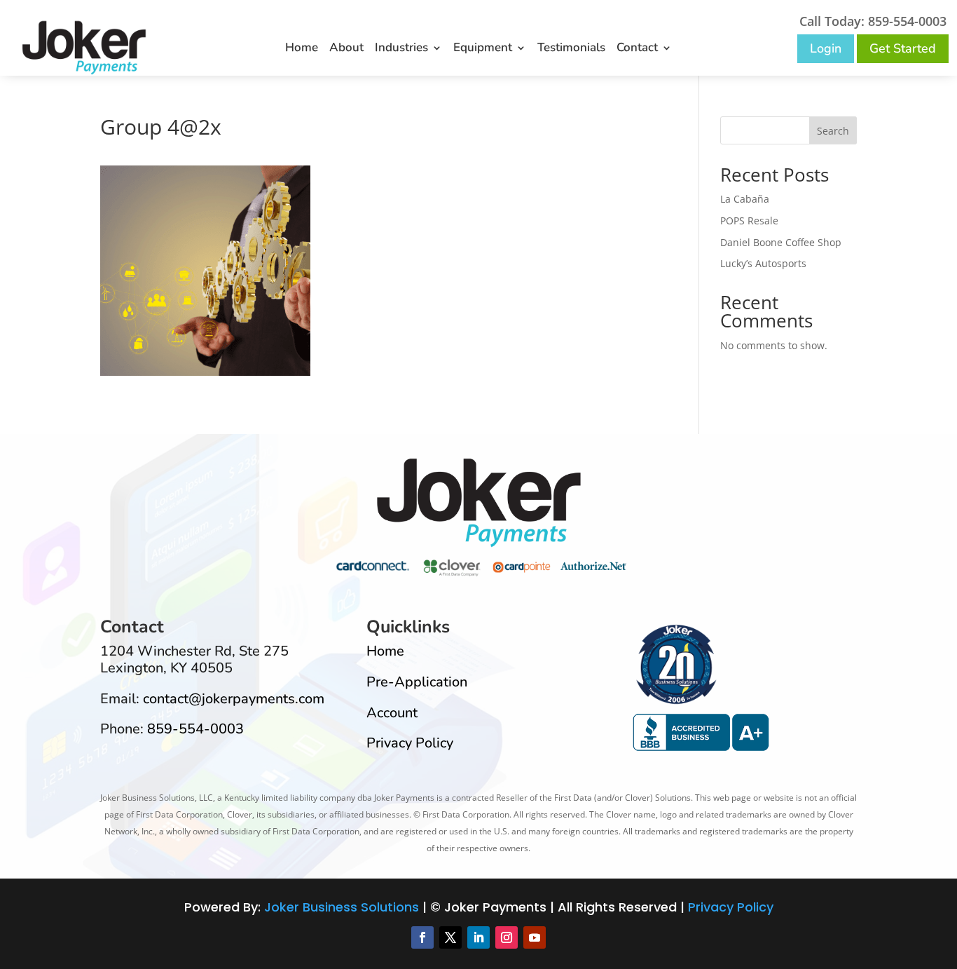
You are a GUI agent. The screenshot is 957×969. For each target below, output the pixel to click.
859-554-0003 (195, 728)
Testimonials (571, 49)
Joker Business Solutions (341, 907)
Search (833, 130)
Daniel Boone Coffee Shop (780, 242)
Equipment (482, 49)
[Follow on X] (450, 937)
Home (301, 49)
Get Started (902, 48)
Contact (637, 49)
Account (392, 712)
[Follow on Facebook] (422, 937)
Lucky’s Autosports (763, 263)
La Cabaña (744, 198)
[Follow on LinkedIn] (478, 937)
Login (825, 48)
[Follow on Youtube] (534, 937)
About (346, 49)
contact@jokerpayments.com (233, 698)
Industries (401, 49)
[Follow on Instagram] (506, 937)
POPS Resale (749, 220)
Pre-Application (416, 681)
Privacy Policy (409, 742)
